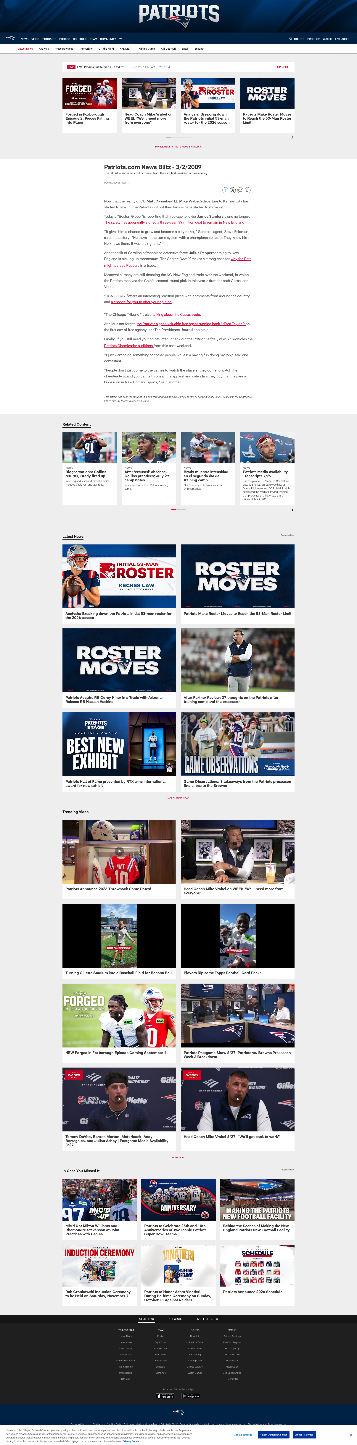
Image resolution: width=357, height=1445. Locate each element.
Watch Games (195, 1372)
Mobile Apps (232, 1360)
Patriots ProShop (232, 1336)
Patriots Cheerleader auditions (129, 345)
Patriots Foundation (126, 1360)
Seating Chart (195, 1360)
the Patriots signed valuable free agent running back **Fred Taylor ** (191, 323)
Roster (160, 1336)
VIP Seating (195, 1354)
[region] (178, 1435)
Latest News (126, 1336)
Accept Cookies (304, 1434)
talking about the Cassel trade (176, 314)
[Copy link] (248, 190)
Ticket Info (195, 1336)
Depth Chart (161, 1342)
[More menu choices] (120, 38)
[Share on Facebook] (225, 192)
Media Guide (232, 1366)
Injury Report (160, 1348)
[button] (168, 137)
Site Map (125, 1379)
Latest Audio (125, 1348)
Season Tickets (194, 1348)
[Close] (351, 1435)
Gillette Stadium (195, 1366)
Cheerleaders (125, 1372)
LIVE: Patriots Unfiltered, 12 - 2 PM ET (100, 67)
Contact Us (232, 1379)
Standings (160, 1372)
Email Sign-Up (232, 1348)
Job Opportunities (232, 1372)
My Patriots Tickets (195, 1342)
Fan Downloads (232, 1354)
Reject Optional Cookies (273, 1434)
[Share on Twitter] (233, 192)
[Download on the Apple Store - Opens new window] (165, 1396)
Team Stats (160, 1354)
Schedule (160, 1366)
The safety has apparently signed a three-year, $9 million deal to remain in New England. (174, 222)
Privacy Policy (131, 1441)
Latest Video (126, 1342)
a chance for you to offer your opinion (141, 301)
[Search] (290, 38)
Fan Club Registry (232, 1342)
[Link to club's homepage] (10, 38)
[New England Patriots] (178, 1413)
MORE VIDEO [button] (178, 1157)
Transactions (160, 1360)
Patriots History (125, 1366)
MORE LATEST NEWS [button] (178, 798)
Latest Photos (126, 1354)
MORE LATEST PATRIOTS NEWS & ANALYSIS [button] (178, 146)
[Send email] (240, 192)
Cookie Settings (243, 1434)
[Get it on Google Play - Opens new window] (190, 1397)
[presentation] (293, 138)
